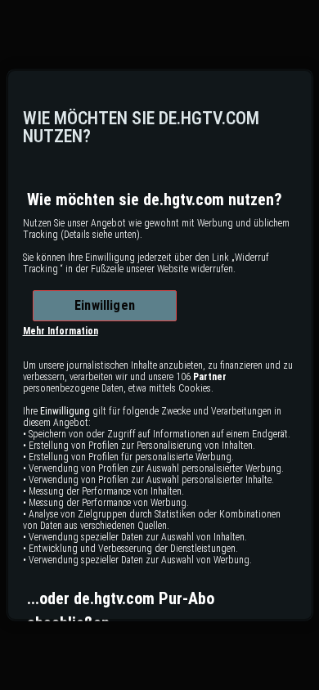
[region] (160, 345)
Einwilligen (104, 306)
